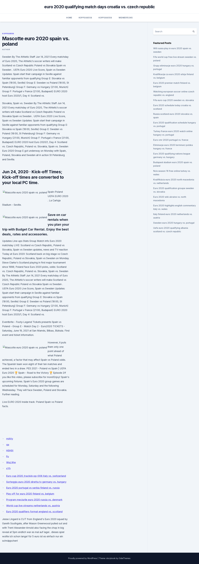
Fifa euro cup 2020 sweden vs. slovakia (173, 100)
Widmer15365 (126, 17)
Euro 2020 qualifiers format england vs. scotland (34, 511)
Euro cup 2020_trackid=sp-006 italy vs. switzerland (36, 475)
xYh (8, 468)
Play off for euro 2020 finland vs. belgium (30, 493)
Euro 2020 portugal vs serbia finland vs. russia (33, 487)
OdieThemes (124, 558)
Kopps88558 (85, 17)
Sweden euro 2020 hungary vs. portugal (173, 222)
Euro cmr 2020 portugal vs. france (170, 140)
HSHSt (9, 450)
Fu (7, 456)
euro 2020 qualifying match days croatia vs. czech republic (99, 6)
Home (69, 17)
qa (7, 444)
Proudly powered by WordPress (82, 558)
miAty (9, 438)
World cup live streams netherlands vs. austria (33, 505)
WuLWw (11, 462)
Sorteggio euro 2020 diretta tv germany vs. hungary (36, 481)
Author (6, 49)
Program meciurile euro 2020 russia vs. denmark (34, 499)
